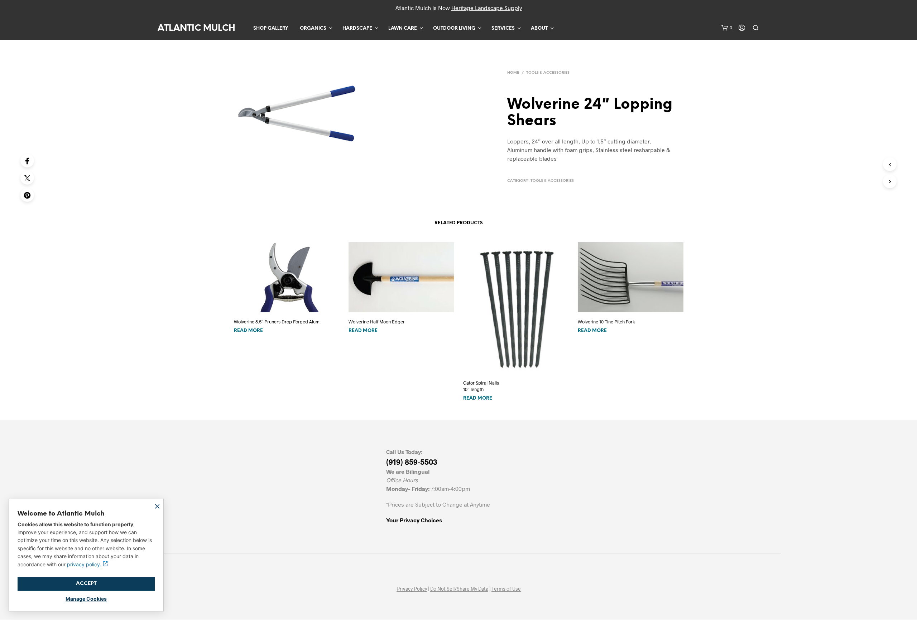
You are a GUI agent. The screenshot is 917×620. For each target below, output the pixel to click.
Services (503, 28)
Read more (248, 330)
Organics (313, 28)
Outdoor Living (454, 28)
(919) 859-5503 (411, 461)
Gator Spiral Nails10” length (481, 386)
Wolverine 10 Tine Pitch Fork (606, 321)
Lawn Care (402, 28)
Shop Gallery (270, 28)
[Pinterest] (27, 195)
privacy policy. (85, 564)
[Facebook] (27, 160)
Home (513, 73)
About (539, 28)
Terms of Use (506, 589)
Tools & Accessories (548, 73)
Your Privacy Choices (414, 520)
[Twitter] (27, 178)
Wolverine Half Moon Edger (377, 321)
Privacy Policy (412, 589)
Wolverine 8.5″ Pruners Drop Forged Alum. (277, 321)
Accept (86, 583)
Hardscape (357, 28)
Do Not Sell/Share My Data (459, 589)
